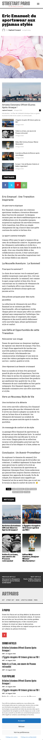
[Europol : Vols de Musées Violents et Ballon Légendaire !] (8, 167)
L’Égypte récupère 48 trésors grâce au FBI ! (31, 528)
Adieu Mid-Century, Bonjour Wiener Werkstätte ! (30, 557)
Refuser (22, 727)
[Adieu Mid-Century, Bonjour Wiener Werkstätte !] (31, 543)
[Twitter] (11, 185)
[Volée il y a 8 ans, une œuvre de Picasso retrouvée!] (11, 543)
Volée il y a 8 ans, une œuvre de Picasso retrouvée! (10, 557)
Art (3, 101)
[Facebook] (5, 185)
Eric (26, 489)
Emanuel (20, 489)
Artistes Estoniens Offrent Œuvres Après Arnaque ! (11, 528)
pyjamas (33, 489)
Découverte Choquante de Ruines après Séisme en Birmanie (11, 581)
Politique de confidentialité (28, 737)
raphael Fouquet (15, 30)
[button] (40, 699)
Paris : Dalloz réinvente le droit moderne (32, 580)
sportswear (18, 492)
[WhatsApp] (24, 185)
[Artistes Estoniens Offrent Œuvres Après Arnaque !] (11, 514)
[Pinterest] (18, 185)
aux (13, 489)
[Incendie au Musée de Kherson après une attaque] (8, 156)
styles (27, 492)
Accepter (21, 721)
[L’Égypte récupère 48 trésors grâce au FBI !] (31, 514)
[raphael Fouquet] (4, 30)
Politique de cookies (12, 737)
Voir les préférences (21, 732)
